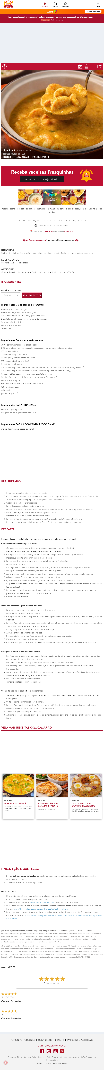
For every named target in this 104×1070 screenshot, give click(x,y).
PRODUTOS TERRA (93, 11)
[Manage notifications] (6, 1063)
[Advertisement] (52, 44)
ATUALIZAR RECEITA (32, 295)
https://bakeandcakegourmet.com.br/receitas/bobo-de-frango (41, 909)
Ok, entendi (45, 20)
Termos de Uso (44, 1063)
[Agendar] (80, 66)
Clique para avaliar (52, 983)
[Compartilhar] (99, 66)
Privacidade (61, 1063)
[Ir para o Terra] (52, 11)
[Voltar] (4, 66)
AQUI (77, 240)
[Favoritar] (93, 66)
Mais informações (57, 20)
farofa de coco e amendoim (42, 902)
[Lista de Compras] (86, 66)
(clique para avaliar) (24, 150)
